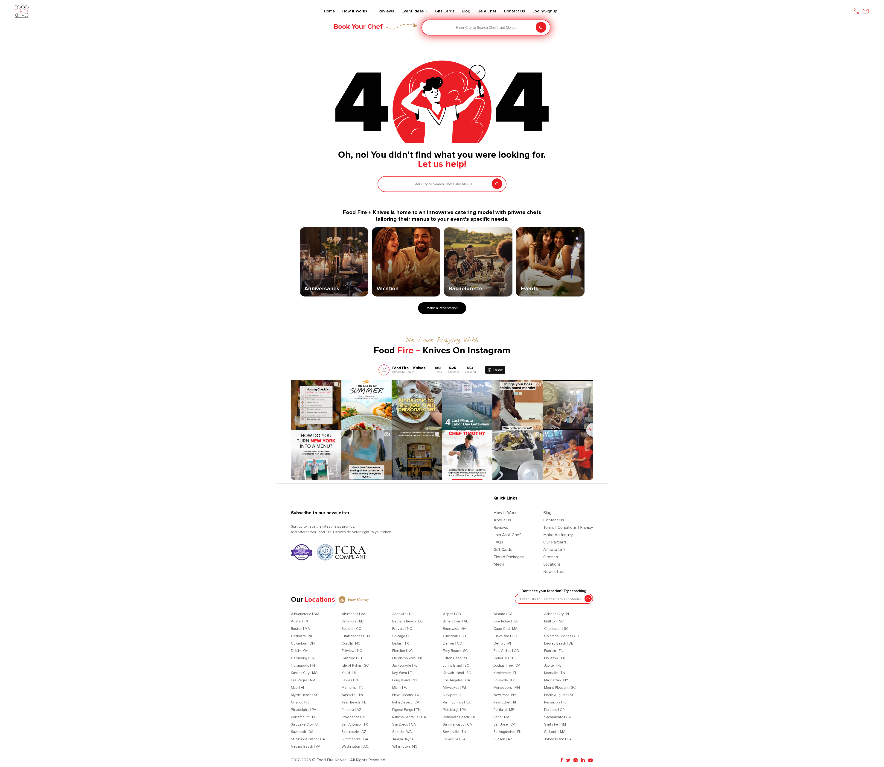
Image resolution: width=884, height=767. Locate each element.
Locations (552, 564)
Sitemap (550, 556)
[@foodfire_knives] (384, 370)
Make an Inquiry (558, 534)
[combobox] (428, 27)
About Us (502, 520)
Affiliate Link (554, 549)
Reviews (501, 527)
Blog (547, 512)
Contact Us (553, 520)
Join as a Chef (507, 534)
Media (499, 564)
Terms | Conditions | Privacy (568, 527)
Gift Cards (503, 549)
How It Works (506, 512)
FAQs (498, 542)
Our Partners (555, 542)
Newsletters (554, 571)
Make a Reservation (442, 308)
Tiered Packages (509, 556)
